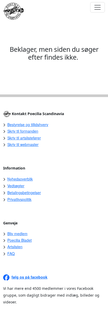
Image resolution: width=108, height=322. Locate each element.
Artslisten (15, 246)
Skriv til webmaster (23, 144)
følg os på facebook (29, 277)
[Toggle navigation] (97, 7)
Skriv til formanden (22, 131)
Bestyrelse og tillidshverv (27, 124)
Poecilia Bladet (19, 240)
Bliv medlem (17, 233)
